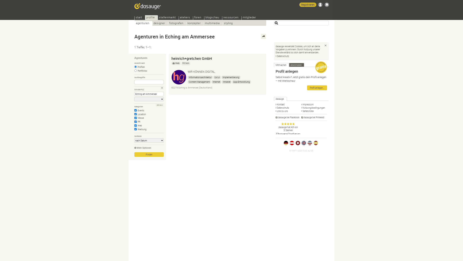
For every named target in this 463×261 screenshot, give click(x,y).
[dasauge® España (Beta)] (316, 143)
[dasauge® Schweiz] (298, 143)
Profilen (141, 66)
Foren (197, 17)
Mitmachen (281, 64)
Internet (216, 81)
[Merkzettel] (327, 4)
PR (139, 121)
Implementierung (231, 77)
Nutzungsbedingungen (314, 107)
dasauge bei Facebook (289, 117)
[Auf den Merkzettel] (261, 57)
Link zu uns (282, 110)
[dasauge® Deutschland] (286, 143)
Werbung (142, 129)
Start (139, 17)
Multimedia (212, 23)
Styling (228, 23)
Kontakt (280, 104)
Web (140, 125)
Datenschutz (283, 56)
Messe (141, 117)
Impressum (308, 104)
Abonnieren (296, 64)
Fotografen (176, 23)
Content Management (199, 81)
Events (141, 110)
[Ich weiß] (325, 45)
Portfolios (142, 70)
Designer (159, 23)
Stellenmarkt (167, 17)
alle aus (160, 105)
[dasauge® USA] (310, 143)
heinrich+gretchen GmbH (191, 58)
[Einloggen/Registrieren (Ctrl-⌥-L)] (320, 4)
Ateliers (185, 17)
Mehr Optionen (144, 147)
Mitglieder (249, 17)
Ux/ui (217, 77)
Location (142, 114)
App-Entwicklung (241, 81)
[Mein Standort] (162, 88)
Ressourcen (231, 17)
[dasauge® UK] (304, 143)
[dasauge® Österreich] (292, 143)
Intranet (226, 81)
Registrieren (308, 4)
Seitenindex (308, 110)
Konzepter (194, 23)
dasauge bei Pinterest (314, 117)
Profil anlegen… (317, 87)
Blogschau (212, 17)
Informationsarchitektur (200, 77)
